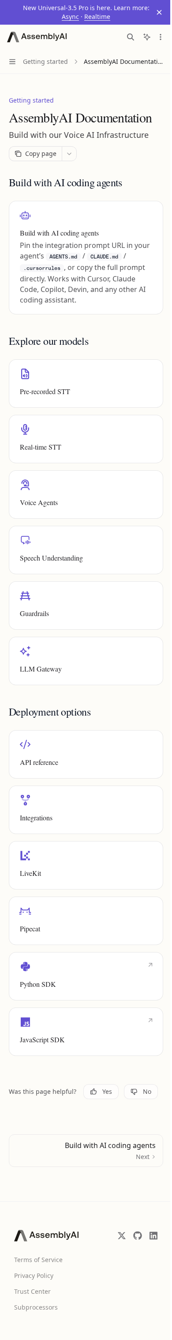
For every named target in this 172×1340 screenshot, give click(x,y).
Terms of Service (38, 1259)
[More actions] (154, 37)
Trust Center (32, 1291)
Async (67, 16)
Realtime (94, 16)
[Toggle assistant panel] (140, 37)
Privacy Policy (33, 1275)
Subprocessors (36, 1307)
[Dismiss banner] (152, 12)
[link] (86, 257)
